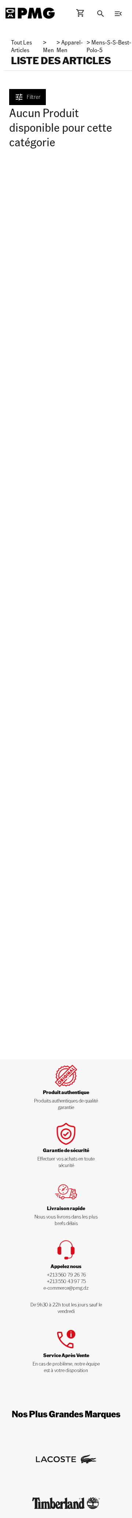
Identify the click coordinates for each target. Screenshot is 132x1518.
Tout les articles (21, 46)
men (48, 50)
